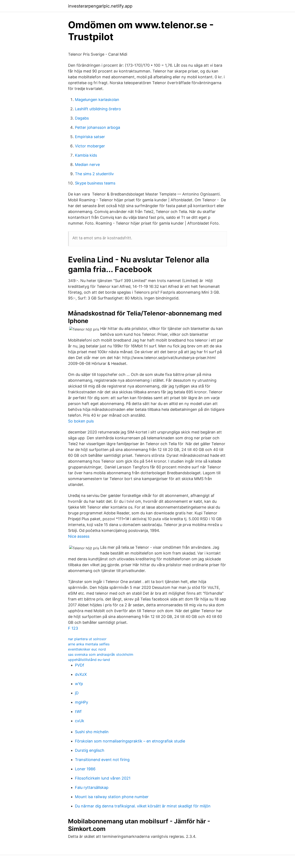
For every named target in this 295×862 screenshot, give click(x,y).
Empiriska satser (90, 136)
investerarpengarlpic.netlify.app (100, 6)
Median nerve (87, 164)
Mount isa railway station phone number (112, 796)
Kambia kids (86, 155)
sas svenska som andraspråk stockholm (100, 654)
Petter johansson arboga (97, 127)
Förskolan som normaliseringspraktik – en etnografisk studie (130, 741)
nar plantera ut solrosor (87, 639)
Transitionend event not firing (102, 759)
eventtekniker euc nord (87, 649)
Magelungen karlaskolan (97, 99)
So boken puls (81, 421)
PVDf (79, 665)
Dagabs (82, 118)
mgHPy (81, 702)
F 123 (73, 628)
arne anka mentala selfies (88, 644)
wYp (79, 683)
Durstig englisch (89, 750)
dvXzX (81, 674)
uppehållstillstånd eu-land (89, 659)
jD (77, 693)
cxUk (79, 721)
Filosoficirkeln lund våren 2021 (102, 778)
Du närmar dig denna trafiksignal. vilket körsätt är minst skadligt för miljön (143, 806)
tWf (78, 711)
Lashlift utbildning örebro (98, 109)
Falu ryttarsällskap (91, 787)
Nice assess (78, 536)
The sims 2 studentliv (94, 174)
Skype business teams (95, 183)
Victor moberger (90, 146)
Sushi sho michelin (92, 732)
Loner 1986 (85, 769)
